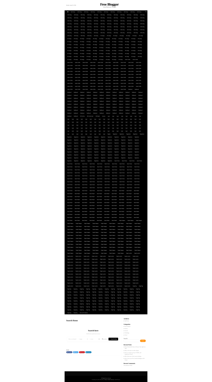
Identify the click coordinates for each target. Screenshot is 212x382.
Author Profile (127, 59)
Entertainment (127, 326)
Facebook (69, 352)
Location (103, 116)
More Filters (105, 339)
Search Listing (114, 339)
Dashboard (130, 89)
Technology (127, 332)
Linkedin (89, 352)
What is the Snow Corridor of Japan (132, 350)
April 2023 (127, 320)
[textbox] (80, 339)
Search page (114, 190)
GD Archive (82, 116)
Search (125, 338)
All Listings (102, 35)
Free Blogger (109, 4)
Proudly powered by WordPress (98, 379)
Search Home (117, 160)
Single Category (122, 220)
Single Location (129, 253)
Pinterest (82, 352)
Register (109, 134)
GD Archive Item (90, 116)
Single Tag (135, 286)
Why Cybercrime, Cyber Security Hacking (133, 356)
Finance (126, 328)
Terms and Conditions (84, 312)
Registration (115, 134)
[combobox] (83, 339)
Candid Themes (117, 379)
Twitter (76, 352)
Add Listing (73, 11)
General (126, 330)
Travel (126, 335)
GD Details (98, 116)
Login (109, 116)
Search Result (121, 190)
